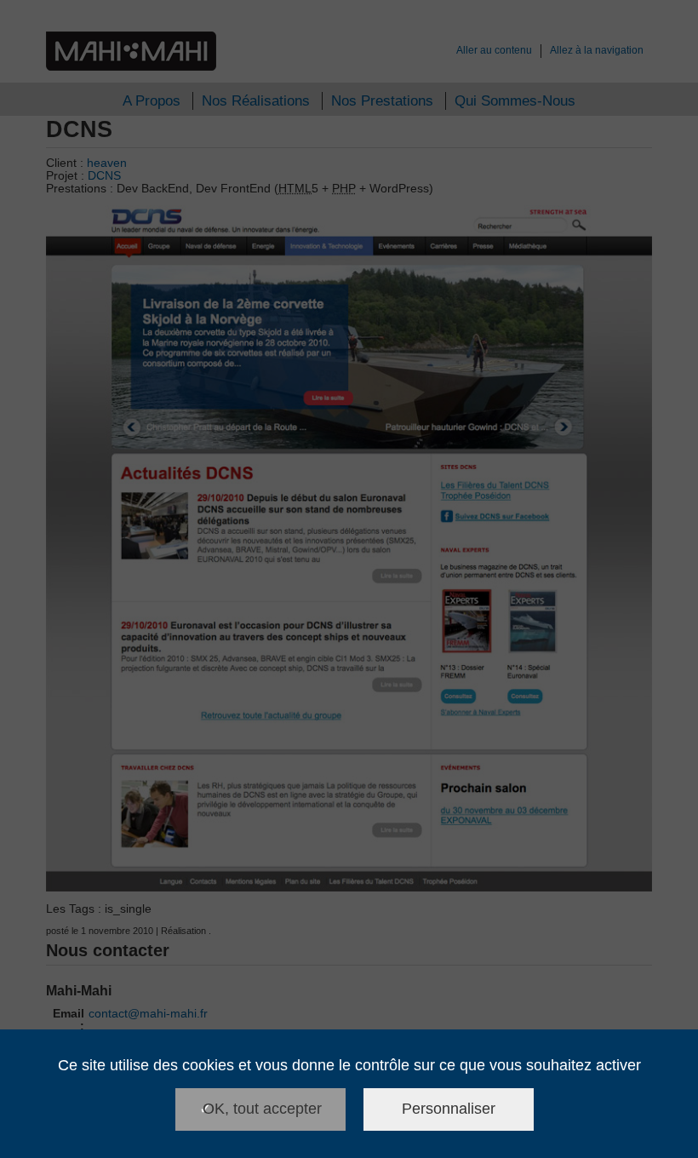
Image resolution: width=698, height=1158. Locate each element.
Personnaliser (448, 1108)
